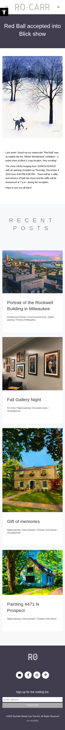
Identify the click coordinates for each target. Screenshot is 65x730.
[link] (4, 12)
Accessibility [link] (32, 720)
